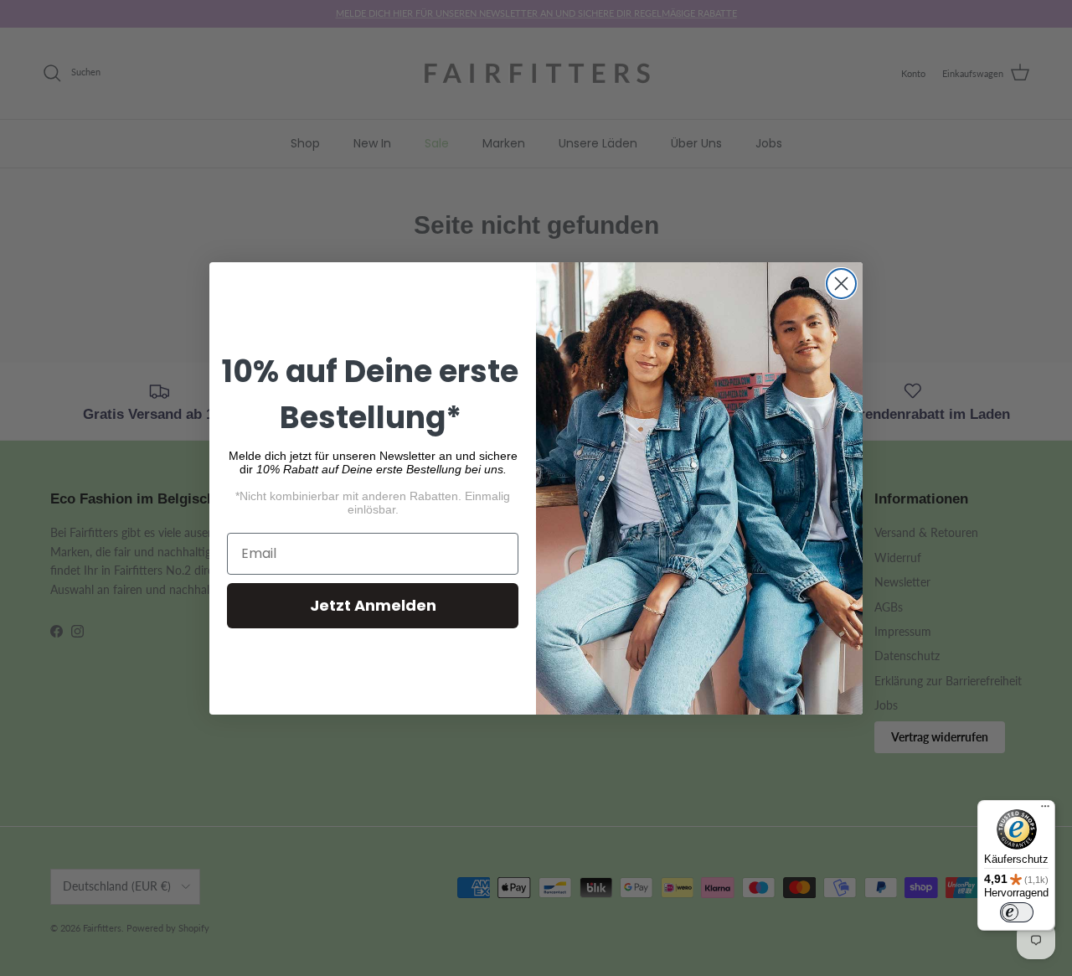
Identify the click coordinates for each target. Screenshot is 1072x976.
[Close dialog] (841, 283)
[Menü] (1045, 810)
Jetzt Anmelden (373, 605)
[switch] (1016, 912)
